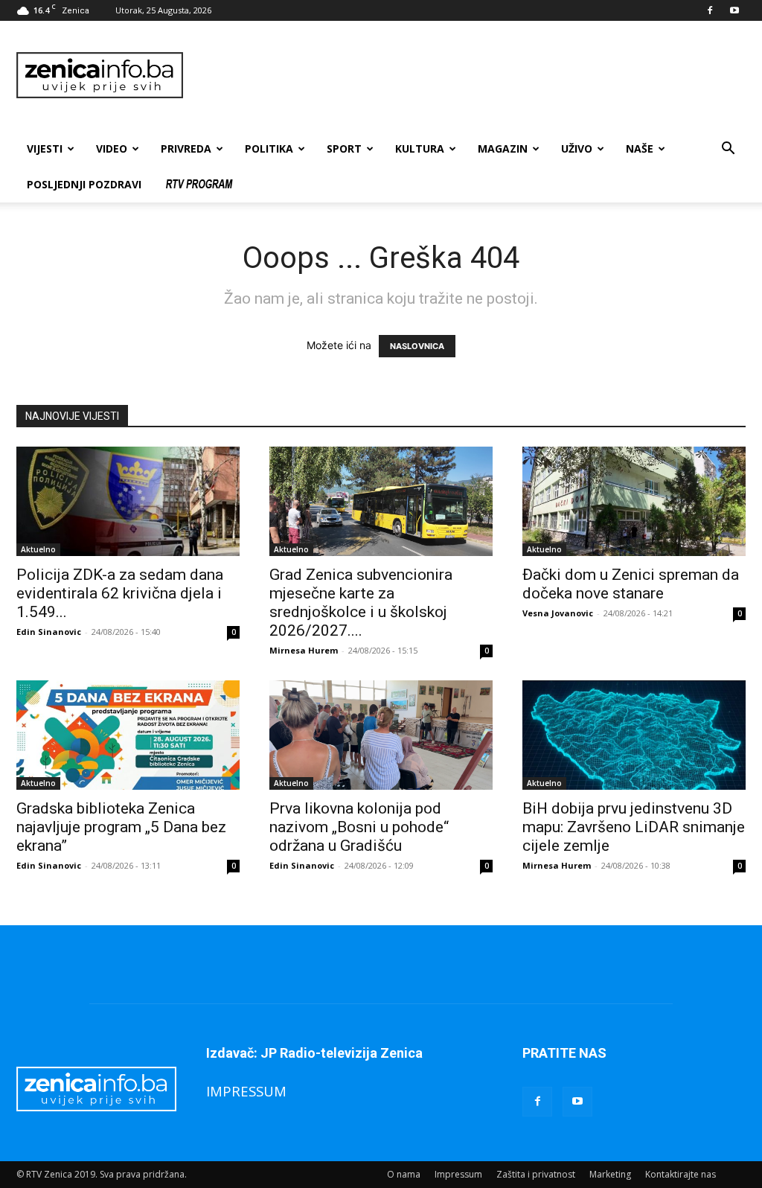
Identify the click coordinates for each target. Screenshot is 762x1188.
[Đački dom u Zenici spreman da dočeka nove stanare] (634, 501)
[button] (728, 150)
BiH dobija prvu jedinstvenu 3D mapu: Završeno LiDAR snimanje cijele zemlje (633, 827)
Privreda (186, 148)
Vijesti (45, 148)
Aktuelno (38, 549)
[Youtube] (734, 10)
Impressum (458, 1174)
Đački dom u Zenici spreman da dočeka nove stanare (630, 584)
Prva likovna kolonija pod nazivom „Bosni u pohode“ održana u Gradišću (359, 827)
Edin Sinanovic (48, 631)
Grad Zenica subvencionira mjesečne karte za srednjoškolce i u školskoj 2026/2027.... (360, 602)
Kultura (419, 148)
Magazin (503, 148)
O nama (403, 1174)
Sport (344, 148)
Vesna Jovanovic (557, 613)
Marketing (610, 1174)
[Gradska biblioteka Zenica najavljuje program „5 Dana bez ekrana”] (128, 735)
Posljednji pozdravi (84, 184)
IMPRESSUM (246, 1091)
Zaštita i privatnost (535, 1174)
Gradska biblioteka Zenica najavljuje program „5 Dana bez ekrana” (121, 827)
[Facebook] (710, 10)
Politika (269, 148)
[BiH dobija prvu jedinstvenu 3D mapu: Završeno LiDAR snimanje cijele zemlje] (634, 735)
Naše (639, 148)
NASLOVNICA (417, 346)
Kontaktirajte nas (680, 1174)
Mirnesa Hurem (303, 650)
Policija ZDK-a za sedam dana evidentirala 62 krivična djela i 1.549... (119, 593)
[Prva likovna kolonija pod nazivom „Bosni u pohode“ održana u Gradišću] (381, 735)
